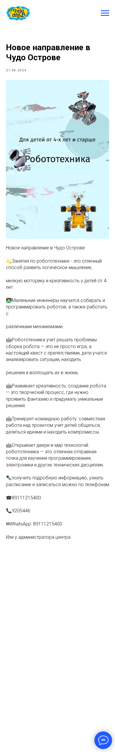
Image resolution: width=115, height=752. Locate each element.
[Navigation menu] (105, 13)
